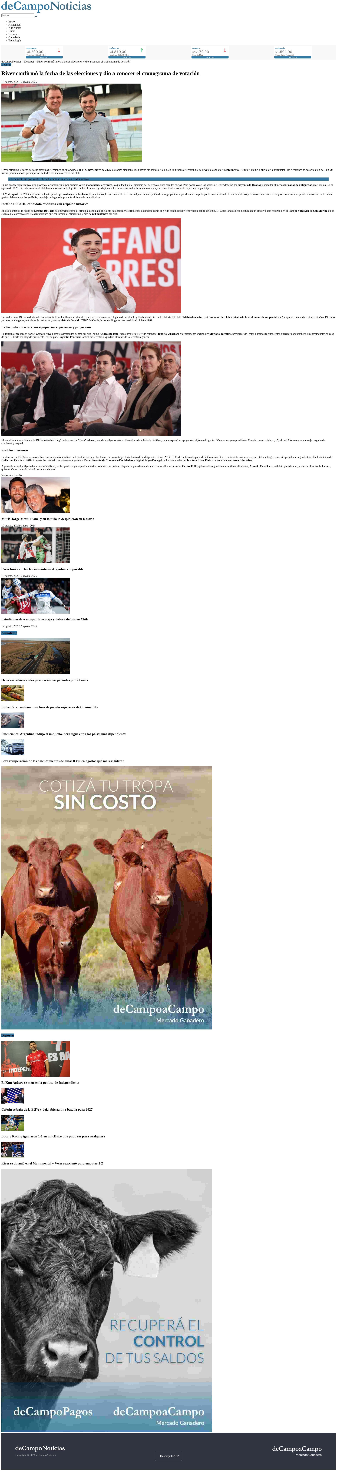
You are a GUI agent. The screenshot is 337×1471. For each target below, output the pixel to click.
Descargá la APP (169, 1455)
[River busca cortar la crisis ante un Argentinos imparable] (35, 562)
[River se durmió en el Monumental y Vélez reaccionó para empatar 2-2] (12, 1156)
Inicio (11, 21)
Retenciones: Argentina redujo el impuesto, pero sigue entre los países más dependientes (63, 734)
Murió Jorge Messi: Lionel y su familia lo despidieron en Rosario (47, 519)
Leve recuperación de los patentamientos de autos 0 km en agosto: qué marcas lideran (62, 761)
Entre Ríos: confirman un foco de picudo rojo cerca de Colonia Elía (49, 707)
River (4, 169)
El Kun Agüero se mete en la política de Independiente (40, 1082)
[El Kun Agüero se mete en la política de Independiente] (35, 1075)
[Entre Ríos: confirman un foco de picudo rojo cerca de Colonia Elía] (12, 700)
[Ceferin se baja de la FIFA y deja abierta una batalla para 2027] (12, 1102)
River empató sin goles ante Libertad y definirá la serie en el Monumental (48, 178)
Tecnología (14, 40)
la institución (279, 169)
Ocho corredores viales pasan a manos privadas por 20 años (44, 680)
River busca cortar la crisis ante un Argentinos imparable (42, 569)
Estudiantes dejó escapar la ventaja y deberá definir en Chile (44, 619)
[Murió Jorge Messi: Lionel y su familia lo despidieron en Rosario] (35, 512)
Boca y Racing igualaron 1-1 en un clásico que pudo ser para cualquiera (53, 1136)
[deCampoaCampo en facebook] (168, 1445)
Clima (11, 30)
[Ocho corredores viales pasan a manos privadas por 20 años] (35, 673)
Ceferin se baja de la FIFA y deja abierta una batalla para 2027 (47, 1109)
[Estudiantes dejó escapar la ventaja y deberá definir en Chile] (35, 612)
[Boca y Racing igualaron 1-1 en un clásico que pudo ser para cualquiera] (12, 1129)
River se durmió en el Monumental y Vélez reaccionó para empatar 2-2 (52, 1163)
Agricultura (14, 27)
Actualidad (14, 24)
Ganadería (14, 37)
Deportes (13, 34)
